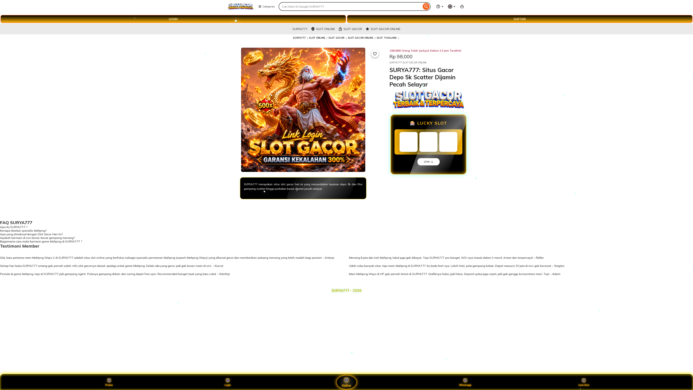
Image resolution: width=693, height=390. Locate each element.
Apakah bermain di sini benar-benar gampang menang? (37, 238)
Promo (109, 385)
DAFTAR (520, 19)
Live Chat (584, 385)
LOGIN (173, 19)
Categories (269, 6)
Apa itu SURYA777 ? (13, 227)
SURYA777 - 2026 (346, 290)
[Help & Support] (440, 6)
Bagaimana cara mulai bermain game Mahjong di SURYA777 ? (41, 241)
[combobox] (350, 6)
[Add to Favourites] (375, 53)
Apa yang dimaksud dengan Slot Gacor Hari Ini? (31, 234)
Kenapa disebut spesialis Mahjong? (23, 230)
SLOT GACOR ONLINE (360, 37)
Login (228, 385)
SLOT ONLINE (317, 37)
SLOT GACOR (336, 37)
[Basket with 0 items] (462, 6)
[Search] (426, 6)
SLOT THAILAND (387, 37)
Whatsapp (465, 385)
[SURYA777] (240, 8)
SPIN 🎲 (428, 161)
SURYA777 (299, 37)
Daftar (346, 385)
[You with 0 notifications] (452, 6)
